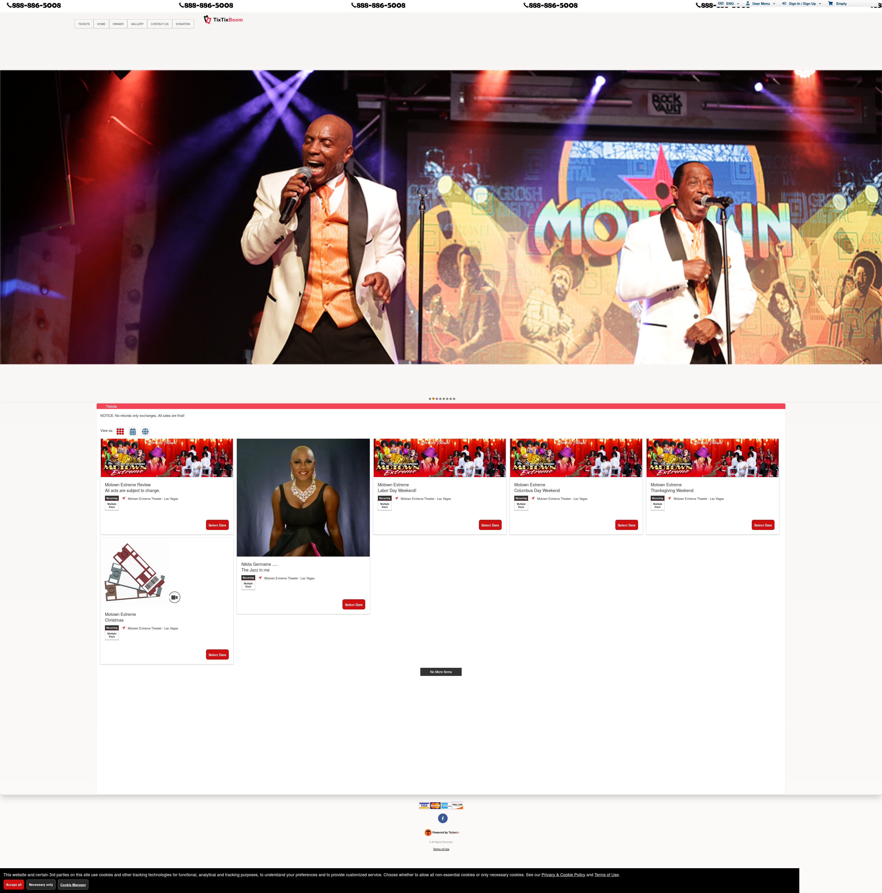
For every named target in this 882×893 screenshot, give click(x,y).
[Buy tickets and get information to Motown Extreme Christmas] (166, 572)
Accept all (14, 884)
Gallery (137, 24)
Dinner (118, 24)
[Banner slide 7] (450, 399)
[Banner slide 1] (430, 399)
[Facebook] (443, 818)
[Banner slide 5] (443, 399)
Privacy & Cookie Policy (563, 874)
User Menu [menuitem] (760, 3)
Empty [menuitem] (840, 3)
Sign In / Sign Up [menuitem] (801, 3)
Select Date (217, 525)
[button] (120, 431)
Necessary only (41, 884)
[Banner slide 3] (436, 399)
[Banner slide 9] (441, 217)
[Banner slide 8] (454, 399)
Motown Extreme (397, 487)
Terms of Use (441, 849)
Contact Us (160, 24)
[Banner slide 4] (440, 399)
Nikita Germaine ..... (259, 567)
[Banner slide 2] (433, 399)
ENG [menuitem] (729, 3)
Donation (183, 24)
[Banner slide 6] (447, 399)
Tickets (84, 24)
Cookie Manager (73, 884)
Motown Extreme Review (132, 487)
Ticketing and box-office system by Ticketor (442, 833)
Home (101, 24)
